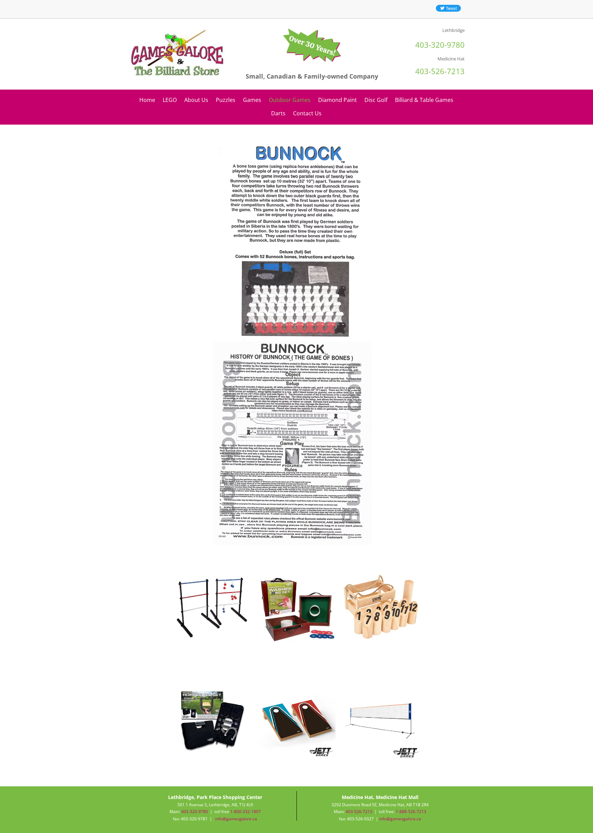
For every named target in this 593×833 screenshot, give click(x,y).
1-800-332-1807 (245, 811)
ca (419, 819)
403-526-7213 (359, 811)
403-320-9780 (194, 811)
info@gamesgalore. (398, 819)
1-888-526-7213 (411, 811)
